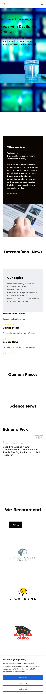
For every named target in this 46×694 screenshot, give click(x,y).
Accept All (23, 677)
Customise (23, 683)
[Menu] (42, 4)
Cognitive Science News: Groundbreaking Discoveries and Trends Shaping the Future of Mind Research (21, 451)
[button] (41, 437)
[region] (23, 675)
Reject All (23, 689)
